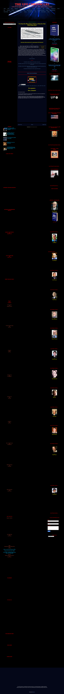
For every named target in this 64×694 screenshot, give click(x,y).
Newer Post (20, 124)
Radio (11, 11)
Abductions (16, 8)
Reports (21, 11)
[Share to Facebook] (25, 84)
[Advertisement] (32, 16)
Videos (48, 11)
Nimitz (33, 85)
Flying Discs (47, 8)
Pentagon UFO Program (41, 10)
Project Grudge (6, 11)
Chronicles (24, 8)
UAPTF (41, 85)
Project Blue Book (52, 10)
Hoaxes (58, 8)
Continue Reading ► (32, 58)
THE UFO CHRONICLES (32, 4)
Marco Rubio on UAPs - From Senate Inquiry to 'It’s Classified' (11, 129)
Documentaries (39, 8)
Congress (29, 8)
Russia (35, 85)
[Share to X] (23, 84)
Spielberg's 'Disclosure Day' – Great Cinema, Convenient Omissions (10, 133)
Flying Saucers (53, 8)
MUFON (13, 10)
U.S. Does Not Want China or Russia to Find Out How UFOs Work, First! (32, 24)
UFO (42, 85)
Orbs (35, 10)
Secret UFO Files (30, 11)
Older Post (44, 124)
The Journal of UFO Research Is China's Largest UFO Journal (32, 68)
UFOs (38, 11)
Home (32, 124)
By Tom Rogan (27, 85)
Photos (47, 10)
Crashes (33, 8)
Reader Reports (15, 11)
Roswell (25, 11)
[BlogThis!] (22, 84)
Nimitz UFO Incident (29, 10)
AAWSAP (23, 85)
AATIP (8, 8)
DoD (43, 8)
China (31, 85)
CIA (20, 8)
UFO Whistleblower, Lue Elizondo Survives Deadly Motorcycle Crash (11, 148)
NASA (24, 10)
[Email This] (21, 84)
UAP (35, 11)
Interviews (8, 10)
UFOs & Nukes (43, 11)
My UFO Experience (18, 10)
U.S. (37, 85)
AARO (5, 8)
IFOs (4, 10)
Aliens (12, 8)
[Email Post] (20, 84)
